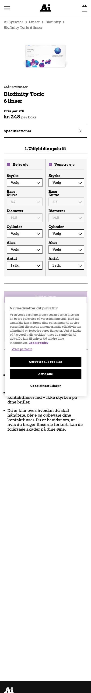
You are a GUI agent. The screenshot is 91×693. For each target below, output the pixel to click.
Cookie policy (38, 342)
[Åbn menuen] (7, 8)
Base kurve (12, 193)
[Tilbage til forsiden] (45, 8)
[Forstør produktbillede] (45, 56)
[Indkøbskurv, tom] (84, 8)
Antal (12, 258)
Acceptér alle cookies (45, 361)
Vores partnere (22, 349)
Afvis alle (45, 373)
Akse (11, 242)
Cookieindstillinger (45, 385)
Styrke (13, 175)
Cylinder (14, 226)
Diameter (15, 211)
